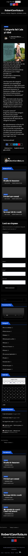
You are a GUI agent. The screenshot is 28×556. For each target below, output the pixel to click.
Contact (16, 553)
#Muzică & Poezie (7, 347)
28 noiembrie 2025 (9, 513)
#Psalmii (5, 358)
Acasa (2, 553)
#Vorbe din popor (7, 366)
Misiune (12, 553)
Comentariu (6, 232)
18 (10, 395)
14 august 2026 (9, 497)
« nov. (4, 405)
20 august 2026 (9, 465)
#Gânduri (6, 26)
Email (4, 270)
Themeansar (13, 549)
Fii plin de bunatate (11, 181)
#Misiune (5, 343)
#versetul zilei (6, 362)
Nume (4, 262)
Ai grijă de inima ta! (19, 148)
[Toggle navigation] (26, 18)
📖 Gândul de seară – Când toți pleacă (12, 425)
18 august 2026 (9, 481)
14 (20, 392)
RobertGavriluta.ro (14, 10)
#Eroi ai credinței (7, 328)
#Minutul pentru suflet (8, 339)
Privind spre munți (11, 196)
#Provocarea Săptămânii (9, 354)
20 (17, 395)
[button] (23, 18)
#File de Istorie (6, 331)
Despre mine (7, 553)
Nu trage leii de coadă (12, 212)
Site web (5, 279)
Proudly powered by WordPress (9, 547)
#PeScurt (5, 350)
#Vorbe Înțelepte (7, 369)
